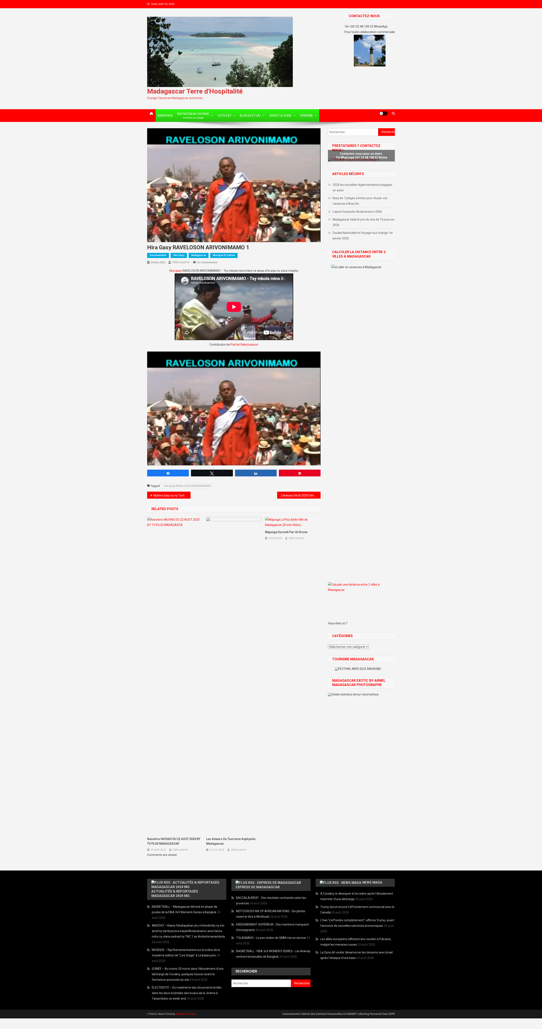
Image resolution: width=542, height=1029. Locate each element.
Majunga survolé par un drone (286, 532)
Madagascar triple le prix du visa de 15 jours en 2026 (363, 222)
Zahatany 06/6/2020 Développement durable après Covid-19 (301, 495)
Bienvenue (165, 115)
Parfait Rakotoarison (244, 344)
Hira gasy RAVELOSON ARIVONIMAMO (187, 485)
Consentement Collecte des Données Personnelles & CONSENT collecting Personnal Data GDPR (338, 1013)
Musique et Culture (224, 255)
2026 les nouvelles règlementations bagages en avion (362, 187)
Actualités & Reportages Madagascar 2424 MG (174, 893)
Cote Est (224, 115)
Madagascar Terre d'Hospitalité (195, 91)
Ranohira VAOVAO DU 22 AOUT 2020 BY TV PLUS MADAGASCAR (173, 841)
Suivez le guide (280, 115)
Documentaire (158, 255)
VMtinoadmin (181, 262)
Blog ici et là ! (250, 115)
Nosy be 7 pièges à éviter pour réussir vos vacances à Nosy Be (360, 200)
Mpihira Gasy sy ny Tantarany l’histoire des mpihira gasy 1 (172, 495)
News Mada (372, 882)
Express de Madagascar (258, 887)
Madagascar (198, 255)
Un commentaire (207, 262)
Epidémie (306, 115)
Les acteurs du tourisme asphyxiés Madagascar (231, 841)
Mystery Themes (185, 1013)
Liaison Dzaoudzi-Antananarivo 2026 (357, 211)
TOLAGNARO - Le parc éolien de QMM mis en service (271, 937)
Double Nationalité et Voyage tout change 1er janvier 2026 (363, 235)
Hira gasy (178, 255)
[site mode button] (383, 113)
